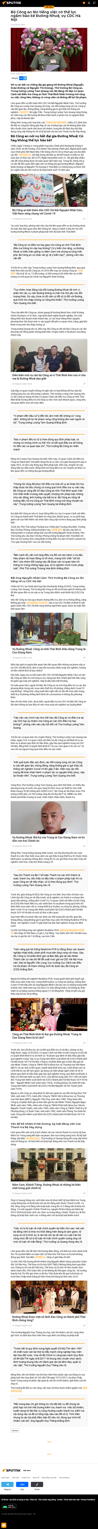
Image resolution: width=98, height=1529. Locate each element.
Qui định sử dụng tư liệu (19, 1499)
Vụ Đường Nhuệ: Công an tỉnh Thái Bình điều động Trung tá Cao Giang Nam (49, 650)
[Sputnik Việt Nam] (12, 5)
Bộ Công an (25, 154)
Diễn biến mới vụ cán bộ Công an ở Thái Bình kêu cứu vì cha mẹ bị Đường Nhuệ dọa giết (49, 376)
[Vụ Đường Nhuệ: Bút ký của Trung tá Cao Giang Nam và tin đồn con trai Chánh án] (49, 817)
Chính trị (26, 1477)
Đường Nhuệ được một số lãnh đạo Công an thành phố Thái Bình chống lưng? (48, 1318)
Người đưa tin (21, 74)
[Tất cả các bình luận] (3, 1525)
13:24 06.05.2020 (18, 24)
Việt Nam (15, 1431)
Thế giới (15, 1477)
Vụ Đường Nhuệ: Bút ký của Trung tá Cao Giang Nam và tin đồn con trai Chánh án (48, 839)
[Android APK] (9, 1507)
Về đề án (4, 1499)
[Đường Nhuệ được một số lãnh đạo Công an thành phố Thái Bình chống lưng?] (49, 1297)
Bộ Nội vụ (40, 1257)
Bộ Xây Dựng (32, 1138)
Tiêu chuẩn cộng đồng (47, 1499)
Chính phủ (57, 529)
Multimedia (64, 1477)
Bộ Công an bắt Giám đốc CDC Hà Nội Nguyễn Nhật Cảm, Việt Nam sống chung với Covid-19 (47, 211)
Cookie (60, 1499)
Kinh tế (36, 1477)
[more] (84, 218)
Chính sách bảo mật (72, 1499)
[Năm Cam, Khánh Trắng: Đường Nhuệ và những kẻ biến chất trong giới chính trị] (49, 1164)
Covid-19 (24, 112)
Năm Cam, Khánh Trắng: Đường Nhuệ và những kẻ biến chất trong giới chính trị (46, 1186)
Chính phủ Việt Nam (56, 122)
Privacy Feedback (88, 1499)
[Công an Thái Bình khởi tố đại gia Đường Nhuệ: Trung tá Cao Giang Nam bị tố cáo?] (49, 1014)
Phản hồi (33, 1499)
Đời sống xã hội (49, 1477)
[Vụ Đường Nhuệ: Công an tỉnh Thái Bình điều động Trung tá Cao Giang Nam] (49, 629)
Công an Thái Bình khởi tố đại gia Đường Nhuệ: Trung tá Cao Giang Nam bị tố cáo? (46, 1036)
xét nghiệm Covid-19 (37, 602)
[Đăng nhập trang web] (89, 2)
